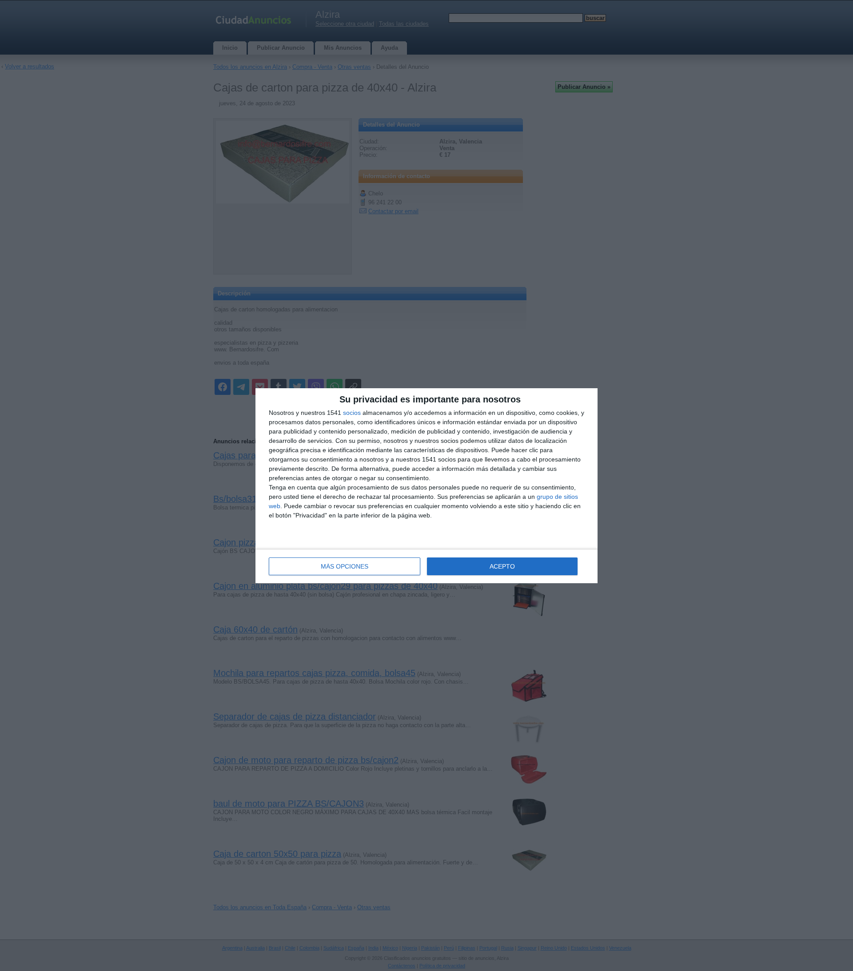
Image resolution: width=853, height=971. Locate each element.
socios (352, 413)
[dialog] (426, 485)
